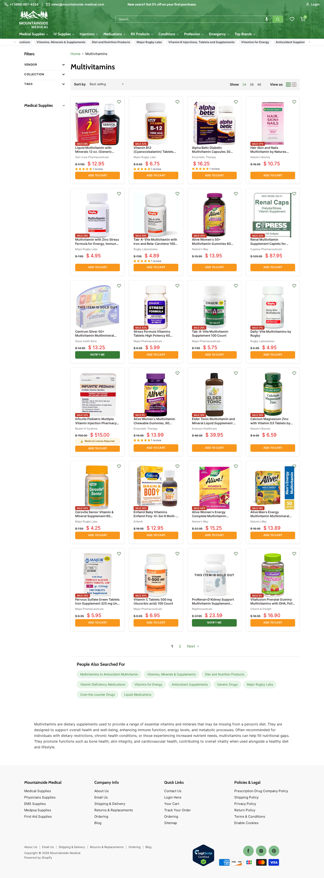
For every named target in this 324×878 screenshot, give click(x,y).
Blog (97, 823)
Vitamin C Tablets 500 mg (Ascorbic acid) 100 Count (153, 601)
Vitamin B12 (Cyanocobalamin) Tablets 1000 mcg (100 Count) (153, 151)
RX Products (141, 34)
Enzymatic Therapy (204, 157)
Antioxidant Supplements (283, 42)
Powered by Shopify (38, 857)
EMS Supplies (35, 804)
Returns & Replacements (113, 810)
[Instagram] (261, 851)
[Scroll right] (309, 42)
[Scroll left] (14, 42)
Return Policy (244, 810)
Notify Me (97, 354)
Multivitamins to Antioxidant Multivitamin (109, 674)
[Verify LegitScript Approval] (203, 855)
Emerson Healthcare (204, 428)
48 (259, 84)
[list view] (294, 84)
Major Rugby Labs (138, 42)
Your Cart (171, 804)
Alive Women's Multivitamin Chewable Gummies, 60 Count (154, 423)
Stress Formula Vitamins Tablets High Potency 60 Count (152, 335)
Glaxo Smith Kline (86, 341)
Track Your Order (177, 810)
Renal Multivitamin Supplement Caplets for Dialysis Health (268, 243)
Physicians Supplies (40, 797)
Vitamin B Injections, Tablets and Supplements (190, 42)
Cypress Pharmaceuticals (266, 249)
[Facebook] (248, 851)
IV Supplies (63, 34)
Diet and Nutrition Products (100, 42)
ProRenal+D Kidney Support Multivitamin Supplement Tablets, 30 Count (213, 603)
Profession (192, 34)
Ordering (101, 816)
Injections (87, 34)
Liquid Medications (137, 694)
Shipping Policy (246, 797)
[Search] (278, 19)
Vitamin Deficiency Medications (102, 684)
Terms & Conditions (249, 816)
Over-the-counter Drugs (97, 694)
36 (252, 84)
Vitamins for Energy (244, 42)
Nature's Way (200, 249)
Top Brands (244, 34)
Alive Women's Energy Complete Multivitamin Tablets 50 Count (209, 516)
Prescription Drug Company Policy (261, 791)
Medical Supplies (32, 34)
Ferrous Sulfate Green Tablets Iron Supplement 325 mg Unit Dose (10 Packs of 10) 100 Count (97, 605)
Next (191, 646)
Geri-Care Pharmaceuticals (92, 157)
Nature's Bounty (260, 157)
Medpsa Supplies (37, 810)
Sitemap (170, 823)
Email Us (101, 797)
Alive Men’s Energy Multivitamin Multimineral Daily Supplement (269, 516)
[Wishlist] (292, 19)
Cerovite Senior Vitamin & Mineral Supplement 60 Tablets (94, 516)
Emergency (218, 34)
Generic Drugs (227, 684)
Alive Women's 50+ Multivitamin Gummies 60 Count (211, 243)
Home (75, 54)
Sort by (80, 84)
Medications (113, 34)
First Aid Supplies (38, 816)
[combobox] (194, 19)
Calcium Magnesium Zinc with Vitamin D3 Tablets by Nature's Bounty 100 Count (270, 423)
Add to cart (97, 175)
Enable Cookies (246, 823)
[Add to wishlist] (119, 102)
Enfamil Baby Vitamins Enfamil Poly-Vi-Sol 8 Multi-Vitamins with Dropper (155, 516)
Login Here (172, 797)
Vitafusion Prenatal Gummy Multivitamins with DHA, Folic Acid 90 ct (272, 603)
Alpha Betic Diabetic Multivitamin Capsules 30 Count (211, 151)
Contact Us (172, 791)
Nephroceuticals (202, 609)
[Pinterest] (274, 851)
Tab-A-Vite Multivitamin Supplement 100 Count (210, 333)
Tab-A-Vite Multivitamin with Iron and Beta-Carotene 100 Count (155, 243)
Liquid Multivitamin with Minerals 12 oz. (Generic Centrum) (93, 151)
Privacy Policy (245, 804)
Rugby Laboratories (146, 249)
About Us (101, 791)
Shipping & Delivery (109, 804)
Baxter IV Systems (86, 428)
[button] (266, 19)
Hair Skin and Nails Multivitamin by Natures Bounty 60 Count (268, 151)
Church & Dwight (260, 609)
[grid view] (288, 84)
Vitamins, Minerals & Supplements (50, 42)
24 (244, 84)
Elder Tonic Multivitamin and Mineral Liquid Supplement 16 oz (214, 423)
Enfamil (138, 521)
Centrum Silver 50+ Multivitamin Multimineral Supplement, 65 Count (94, 335)
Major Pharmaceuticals (148, 341)
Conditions (167, 34)
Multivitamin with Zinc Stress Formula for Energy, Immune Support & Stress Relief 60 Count (97, 245)
